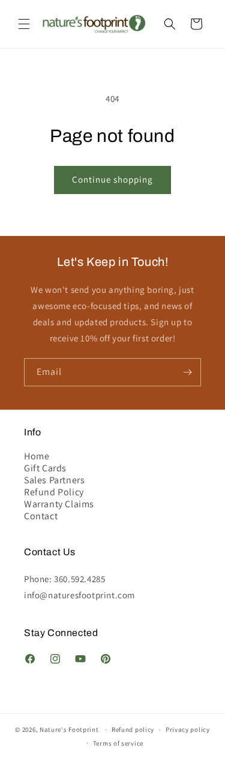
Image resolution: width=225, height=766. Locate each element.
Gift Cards (45, 468)
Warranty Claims (59, 504)
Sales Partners (54, 480)
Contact (41, 516)
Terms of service (118, 743)
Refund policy (133, 729)
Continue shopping (112, 179)
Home (36, 456)
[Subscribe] (187, 372)
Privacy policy (188, 729)
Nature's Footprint (69, 729)
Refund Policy (54, 492)
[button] (24, 24)
